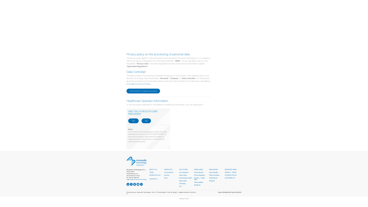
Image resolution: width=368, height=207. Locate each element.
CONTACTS (153, 179)
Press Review (199, 172)
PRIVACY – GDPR (230, 172)
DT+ (180, 186)
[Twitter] (134, 184)
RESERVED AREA (231, 169)
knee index (183, 181)
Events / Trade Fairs (199, 178)
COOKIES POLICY (231, 175)
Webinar (212, 181)
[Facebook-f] (131, 184)
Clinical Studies (214, 175)
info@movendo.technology (138, 179)
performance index (185, 178)
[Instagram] (141, 184)
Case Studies (213, 172)
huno (166, 178)
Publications (213, 178)
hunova (166, 175)
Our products (168, 172)
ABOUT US (153, 169)
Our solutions (183, 172)
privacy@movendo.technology (138, 84)
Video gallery (198, 182)
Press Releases (199, 175)
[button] (143, 91)
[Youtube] (138, 184)
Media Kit (197, 185)
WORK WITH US (155, 175)
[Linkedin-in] (128, 184)
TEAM (151, 172)
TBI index (182, 183)
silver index (183, 175)
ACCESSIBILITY (230, 178)
